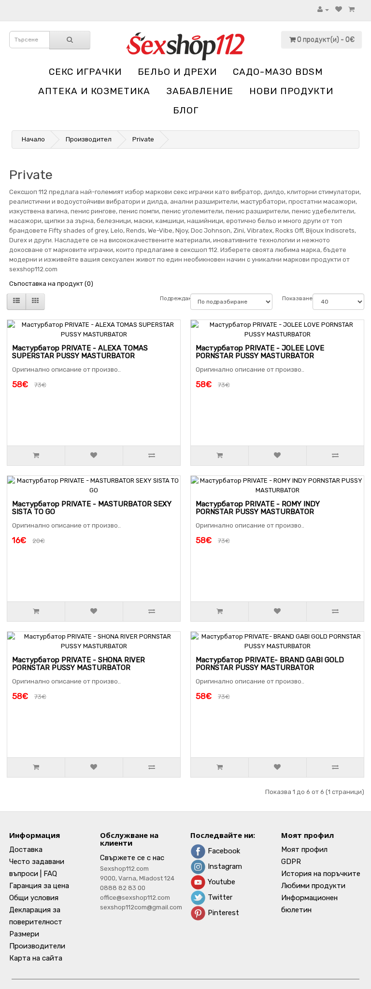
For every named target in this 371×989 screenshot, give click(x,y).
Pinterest (222, 912)
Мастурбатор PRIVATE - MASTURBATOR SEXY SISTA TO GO (91, 508)
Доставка (26, 849)
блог (186, 110)
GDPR (291, 861)
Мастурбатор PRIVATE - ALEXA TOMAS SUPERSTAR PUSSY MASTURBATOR (80, 352)
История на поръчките (320, 873)
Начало (33, 139)
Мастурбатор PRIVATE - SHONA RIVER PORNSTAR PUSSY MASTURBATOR (78, 663)
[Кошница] (351, 9)
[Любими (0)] (338, 9)
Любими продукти (313, 885)
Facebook (223, 851)
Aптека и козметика (94, 91)
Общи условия (33, 897)
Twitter (219, 897)
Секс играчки (85, 71)
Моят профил (304, 849)
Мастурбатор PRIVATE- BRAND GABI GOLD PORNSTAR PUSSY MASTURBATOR (270, 663)
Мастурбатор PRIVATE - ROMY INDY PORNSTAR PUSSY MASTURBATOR (258, 508)
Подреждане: (170, 298)
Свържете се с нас (132, 857)
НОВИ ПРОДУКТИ (291, 91)
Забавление (199, 91)
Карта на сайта (35, 958)
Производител (89, 139)
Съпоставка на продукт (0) (51, 283)
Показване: (292, 298)
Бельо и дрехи (177, 71)
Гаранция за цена (39, 885)
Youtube (220, 882)
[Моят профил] (323, 9)
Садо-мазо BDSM (278, 71)
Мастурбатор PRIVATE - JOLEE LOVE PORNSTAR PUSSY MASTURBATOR (260, 352)
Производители (37, 946)
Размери (24, 934)
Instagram (224, 866)
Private (143, 139)
